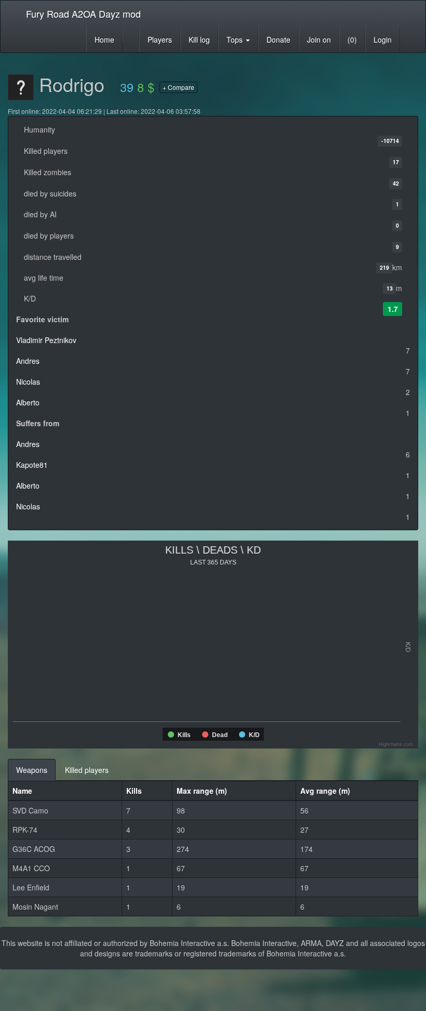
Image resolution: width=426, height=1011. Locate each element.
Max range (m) (202, 790)
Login (383, 39)
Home (104, 39)
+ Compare (178, 87)
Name (22, 790)
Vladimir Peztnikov (46, 340)
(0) (352, 39)
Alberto (27, 402)
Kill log (199, 39)
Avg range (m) (325, 790)
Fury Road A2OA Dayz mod (83, 13)
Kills (134, 790)
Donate (278, 39)
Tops (236, 39)
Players (160, 39)
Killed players (87, 770)
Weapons (31, 770)
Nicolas (28, 381)
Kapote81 (32, 464)
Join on (319, 39)
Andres (27, 361)
